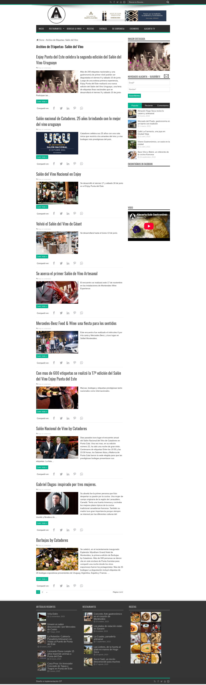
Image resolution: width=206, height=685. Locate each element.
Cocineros (134, 28)
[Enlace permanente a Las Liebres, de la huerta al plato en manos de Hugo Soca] (88, 653)
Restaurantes (55, 28)
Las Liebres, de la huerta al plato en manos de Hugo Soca (107, 649)
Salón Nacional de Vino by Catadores (61, 428)
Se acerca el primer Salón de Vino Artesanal (67, 273)
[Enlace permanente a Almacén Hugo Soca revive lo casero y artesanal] (132, 117)
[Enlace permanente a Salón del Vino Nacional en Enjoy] (57, 203)
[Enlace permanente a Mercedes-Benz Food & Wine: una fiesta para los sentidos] (57, 353)
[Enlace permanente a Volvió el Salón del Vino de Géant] (57, 253)
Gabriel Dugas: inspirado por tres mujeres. (66, 484)
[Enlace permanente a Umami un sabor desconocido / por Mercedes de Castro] (42, 631)
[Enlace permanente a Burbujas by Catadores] (57, 570)
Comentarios (163, 105)
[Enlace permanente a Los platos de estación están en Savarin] (88, 632)
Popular (134, 105)
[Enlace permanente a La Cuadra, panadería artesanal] (88, 643)
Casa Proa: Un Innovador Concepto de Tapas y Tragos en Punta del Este (60, 666)
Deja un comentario (44, 68)
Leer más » (42, 101)
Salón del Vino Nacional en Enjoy (58, 174)
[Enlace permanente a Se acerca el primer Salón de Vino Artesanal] (57, 303)
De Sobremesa (118, 28)
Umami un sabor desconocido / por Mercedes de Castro (61, 627)
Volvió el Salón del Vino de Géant (59, 224)
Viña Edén (52, 614)
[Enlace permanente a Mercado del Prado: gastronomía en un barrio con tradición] (132, 127)
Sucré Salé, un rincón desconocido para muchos (107, 660)
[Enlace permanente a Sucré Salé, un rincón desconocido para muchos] (88, 665)
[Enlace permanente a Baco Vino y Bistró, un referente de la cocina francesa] (132, 158)
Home (41, 40)
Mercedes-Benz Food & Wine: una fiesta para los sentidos (76, 323)
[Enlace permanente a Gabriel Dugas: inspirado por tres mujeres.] (57, 514)
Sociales (103, 28)
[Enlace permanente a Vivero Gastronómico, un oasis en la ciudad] (132, 148)
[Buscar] (168, 2)
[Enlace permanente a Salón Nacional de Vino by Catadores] (57, 458)
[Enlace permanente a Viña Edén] (42, 620)
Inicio (41, 28)
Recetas (90, 28)
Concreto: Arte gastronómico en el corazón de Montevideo (108, 616)
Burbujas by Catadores (52, 540)
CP (60, 681)
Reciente (149, 105)
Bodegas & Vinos (74, 28)
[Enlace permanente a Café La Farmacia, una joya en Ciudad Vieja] (132, 138)
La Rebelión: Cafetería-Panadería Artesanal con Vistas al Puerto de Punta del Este (60, 640)
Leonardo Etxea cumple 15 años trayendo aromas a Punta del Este (60, 654)
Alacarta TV (149, 28)
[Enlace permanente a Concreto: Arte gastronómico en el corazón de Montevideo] (88, 620)
